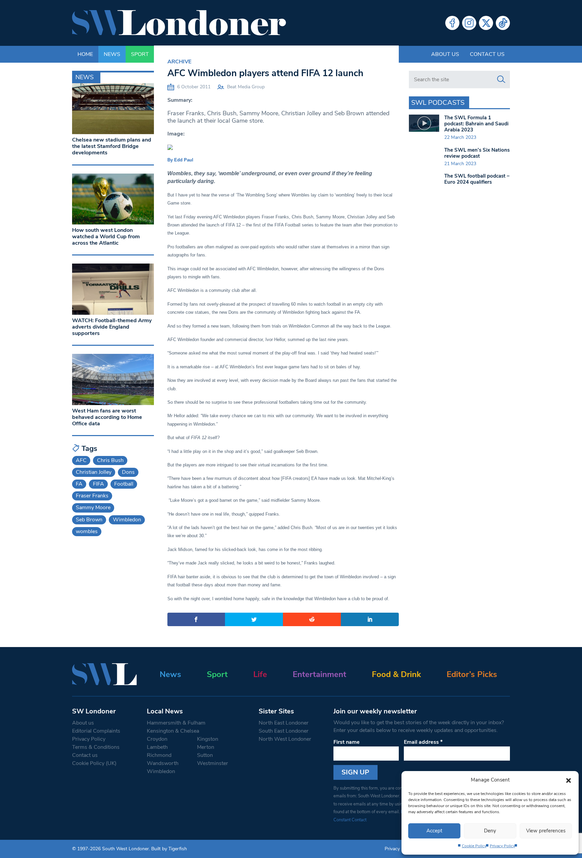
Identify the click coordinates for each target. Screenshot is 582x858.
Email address (423, 742)
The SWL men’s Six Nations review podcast (477, 153)
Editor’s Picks (472, 674)
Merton (205, 747)
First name (346, 742)
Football (123, 484)
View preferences (545, 830)
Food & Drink (396, 674)
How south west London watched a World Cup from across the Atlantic (106, 236)
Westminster (212, 763)
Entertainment (319, 674)
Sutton (205, 755)
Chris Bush (110, 460)
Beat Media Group (246, 87)
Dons (128, 472)
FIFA (98, 484)
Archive (179, 61)
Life (260, 674)
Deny (490, 830)
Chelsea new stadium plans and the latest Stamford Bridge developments (111, 146)
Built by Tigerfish (169, 849)
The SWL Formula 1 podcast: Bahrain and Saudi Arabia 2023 (476, 123)
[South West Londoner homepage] (179, 23)
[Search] (501, 79)
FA (79, 484)
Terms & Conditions (96, 747)
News (170, 674)
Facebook (452, 23)
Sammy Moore (93, 507)
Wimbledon (127, 519)
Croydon (157, 739)
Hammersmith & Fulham (176, 723)
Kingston (207, 739)
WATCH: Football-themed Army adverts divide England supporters (112, 327)
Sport (217, 674)
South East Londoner (284, 731)
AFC (81, 460)
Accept (434, 830)
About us (445, 54)
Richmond (159, 755)
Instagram (469, 23)
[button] (568, 779)
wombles (87, 531)
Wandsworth (163, 763)
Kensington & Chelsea (173, 731)
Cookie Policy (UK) (94, 763)
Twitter (486, 23)
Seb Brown (89, 519)
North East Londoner (284, 723)
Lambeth (157, 747)
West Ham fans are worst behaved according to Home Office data (107, 417)
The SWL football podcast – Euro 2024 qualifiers (477, 179)
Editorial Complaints (96, 731)
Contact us (487, 54)
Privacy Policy (502, 846)
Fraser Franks (92, 495)
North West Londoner (285, 739)
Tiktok (503, 23)
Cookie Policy (474, 846)
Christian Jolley (93, 472)
